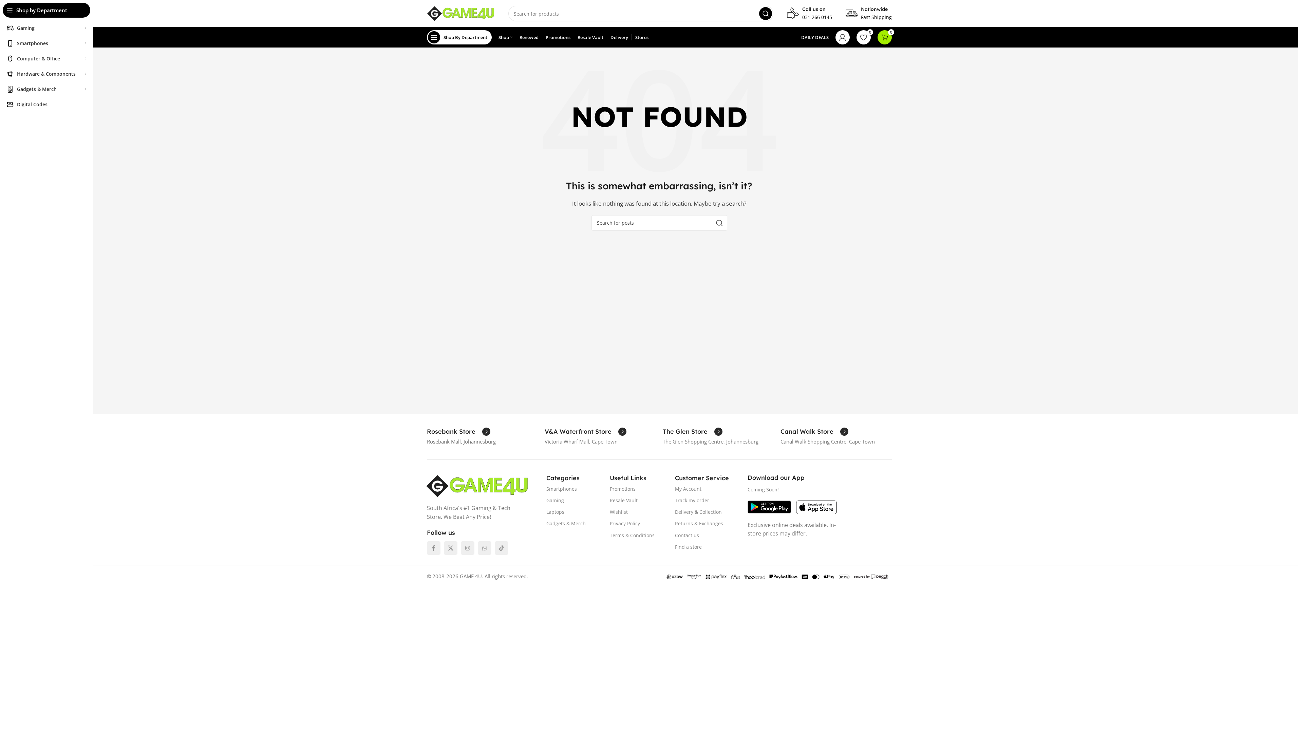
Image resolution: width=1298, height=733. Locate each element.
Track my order (692, 500)
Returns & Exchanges (699, 523)
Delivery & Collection (698, 512)
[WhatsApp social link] (484, 548)
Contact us (687, 535)
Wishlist (619, 512)
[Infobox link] (809, 13)
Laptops (555, 512)
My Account (688, 489)
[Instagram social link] (467, 548)
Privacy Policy (625, 523)
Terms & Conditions (632, 535)
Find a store (688, 547)
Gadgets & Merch (566, 523)
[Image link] (477, 485)
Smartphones (561, 489)
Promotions (623, 489)
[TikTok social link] (501, 548)
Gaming (555, 500)
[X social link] (450, 548)
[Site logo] (461, 13)
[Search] (765, 13)
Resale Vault (624, 500)
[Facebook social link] (433, 548)
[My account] (842, 37)
